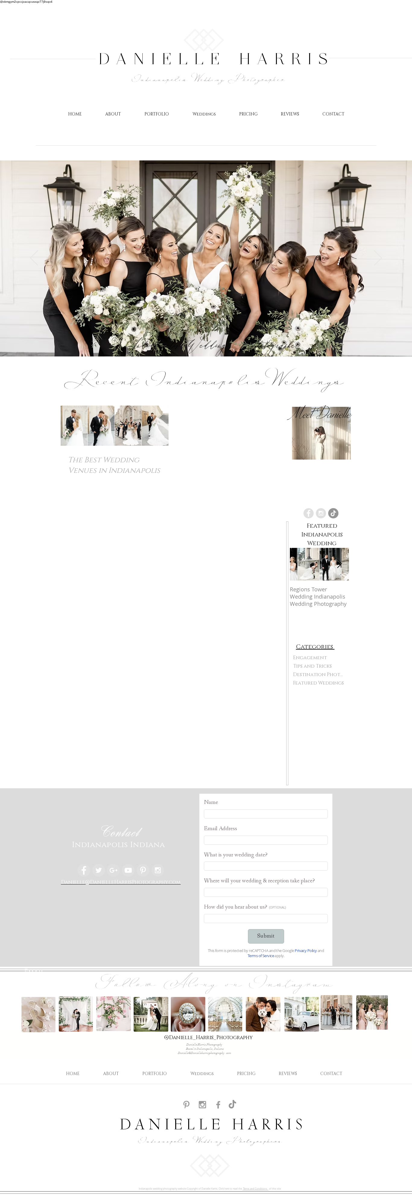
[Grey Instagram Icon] (202, 1104)
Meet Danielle (321, 413)
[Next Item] (339, 564)
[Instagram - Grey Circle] (321, 513)
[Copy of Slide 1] (203, 341)
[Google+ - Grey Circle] (113, 870)
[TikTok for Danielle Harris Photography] (232, 1105)
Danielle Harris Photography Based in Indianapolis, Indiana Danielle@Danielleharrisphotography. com (205, 1049)
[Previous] (34, 258)
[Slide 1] (209, 341)
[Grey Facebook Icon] (218, 1105)
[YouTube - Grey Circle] (128, 870)
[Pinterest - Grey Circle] (143, 870)
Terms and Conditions (255, 1188)
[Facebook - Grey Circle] (308, 513)
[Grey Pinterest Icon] (186, 1104)
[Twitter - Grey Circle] (98, 870)
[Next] (378, 258)
